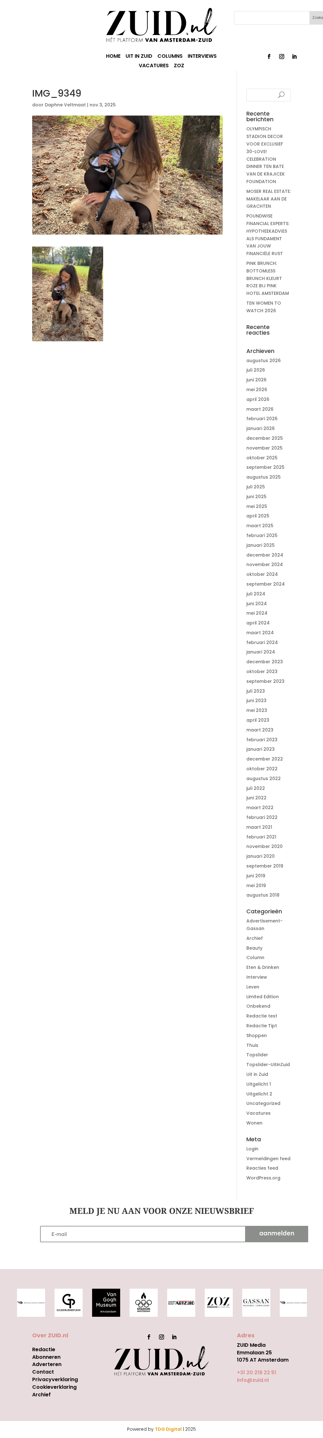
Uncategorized (263, 1103)
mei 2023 (256, 710)
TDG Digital (168, 1429)
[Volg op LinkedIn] (294, 56)
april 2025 (257, 516)
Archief (254, 938)
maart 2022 (259, 807)
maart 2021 (259, 827)
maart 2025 (259, 525)
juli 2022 (255, 788)
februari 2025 (262, 535)
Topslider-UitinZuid (268, 1064)
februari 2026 (262, 418)
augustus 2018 (262, 895)
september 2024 (265, 584)
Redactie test (261, 1016)
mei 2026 (256, 389)
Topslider (257, 1055)
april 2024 (258, 623)
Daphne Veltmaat (65, 105)
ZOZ (179, 66)
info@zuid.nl (253, 1380)
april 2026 (257, 399)
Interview (256, 977)
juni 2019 (255, 876)
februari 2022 (262, 817)
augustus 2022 (263, 778)
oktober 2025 (262, 458)
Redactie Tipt (261, 1026)
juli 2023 (255, 691)
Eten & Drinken (262, 967)
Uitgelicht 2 (259, 1094)
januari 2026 (260, 428)
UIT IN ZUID (139, 57)
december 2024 (264, 555)
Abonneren (46, 1357)
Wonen (254, 1123)
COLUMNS (170, 57)
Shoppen (256, 1035)
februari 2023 (262, 740)
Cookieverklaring (54, 1387)
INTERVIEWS (202, 57)
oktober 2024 (262, 574)
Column (255, 957)
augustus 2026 (263, 360)
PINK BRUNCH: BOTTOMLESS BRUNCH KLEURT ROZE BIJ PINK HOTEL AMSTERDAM (267, 278)
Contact (43, 1371)
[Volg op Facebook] (269, 56)
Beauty (254, 948)
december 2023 (264, 662)
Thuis (252, 1045)
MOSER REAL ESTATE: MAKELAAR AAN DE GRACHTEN (268, 199)
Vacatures (258, 1113)
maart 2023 (259, 730)
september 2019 (264, 866)
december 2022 (264, 759)
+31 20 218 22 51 (256, 1372)
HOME (113, 57)
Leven (252, 987)
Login (252, 1149)
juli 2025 (255, 487)
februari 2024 (262, 642)
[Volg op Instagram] (282, 56)
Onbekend (258, 1006)
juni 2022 (256, 798)
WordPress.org (263, 1178)
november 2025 (264, 448)
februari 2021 (261, 837)
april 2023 (257, 720)
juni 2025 (256, 496)
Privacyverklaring (55, 1379)
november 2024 (264, 564)
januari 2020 (260, 856)
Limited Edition (262, 996)
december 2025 (264, 438)
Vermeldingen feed (268, 1158)
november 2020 (264, 846)
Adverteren (47, 1364)
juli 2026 (255, 370)
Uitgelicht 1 (258, 1084)
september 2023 (265, 681)
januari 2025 (260, 545)
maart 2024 (260, 632)
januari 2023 (260, 749)
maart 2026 (259, 409)
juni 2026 (256, 380)
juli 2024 (255, 594)
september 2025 (265, 467)
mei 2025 (256, 506)
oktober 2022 (262, 769)
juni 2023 (256, 700)
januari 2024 (260, 652)
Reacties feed (262, 1168)
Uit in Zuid (257, 1074)
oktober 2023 (262, 671)
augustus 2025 (263, 477)
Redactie (43, 1349)
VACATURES (154, 66)
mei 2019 (256, 885)
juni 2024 (256, 603)
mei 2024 (256, 613)
